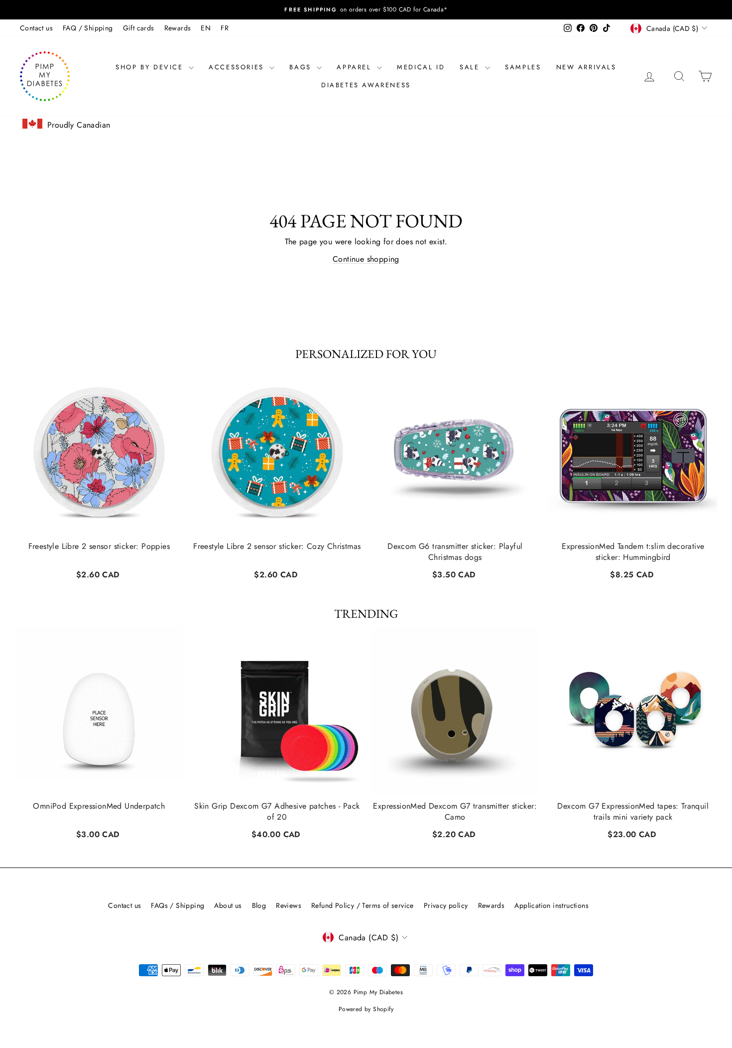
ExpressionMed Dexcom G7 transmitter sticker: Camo (455, 812)
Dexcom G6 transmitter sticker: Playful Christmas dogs (454, 551)
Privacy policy (446, 905)
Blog (259, 905)
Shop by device (151, 67)
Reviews (288, 905)
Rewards (177, 28)
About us (228, 905)
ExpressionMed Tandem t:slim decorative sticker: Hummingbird (633, 551)
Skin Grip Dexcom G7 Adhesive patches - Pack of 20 (277, 812)
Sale (471, 67)
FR (225, 28)
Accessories (238, 67)
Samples (523, 67)
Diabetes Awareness (366, 85)
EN (206, 28)
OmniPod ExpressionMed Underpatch (99, 806)
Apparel (355, 67)
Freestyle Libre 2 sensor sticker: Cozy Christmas (277, 545)
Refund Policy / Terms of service (362, 905)
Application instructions (551, 905)
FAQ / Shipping (88, 28)
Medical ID (421, 67)
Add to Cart (99, 573)
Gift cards (138, 28)
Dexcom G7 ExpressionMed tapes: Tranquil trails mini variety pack (633, 812)
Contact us (36, 28)
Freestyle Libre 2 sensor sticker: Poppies (99, 545)
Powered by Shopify (366, 1009)
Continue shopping (366, 259)
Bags (301, 67)
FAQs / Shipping (177, 905)
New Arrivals (586, 67)
